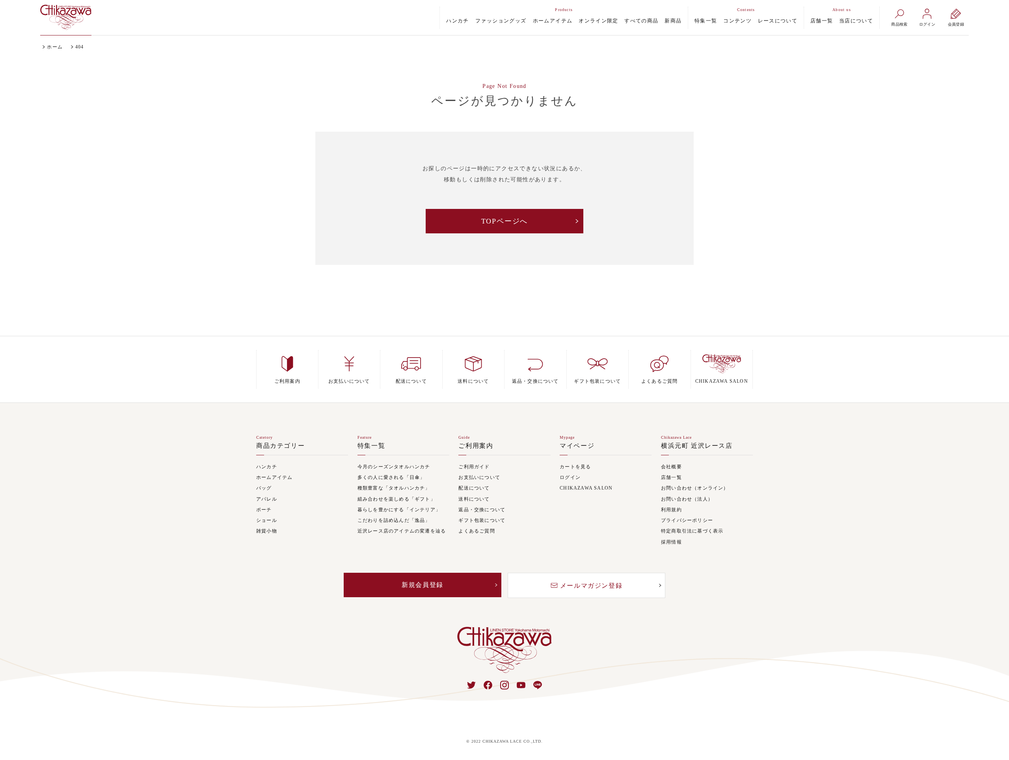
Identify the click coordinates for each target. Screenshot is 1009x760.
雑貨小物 (266, 531)
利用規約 (671, 509)
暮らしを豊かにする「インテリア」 (399, 509)
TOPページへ (504, 221)
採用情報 (671, 542)
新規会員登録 (422, 584)
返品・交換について (481, 509)
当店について (856, 21)
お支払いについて (479, 477)
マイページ (577, 446)
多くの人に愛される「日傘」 (391, 477)
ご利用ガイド (474, 466)
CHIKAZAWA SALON (586, 488)
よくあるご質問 (476, 531)
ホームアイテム (553, 21)
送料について (474, 499)
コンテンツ (737, 21)
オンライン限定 (598, 21)
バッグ (264, 488)
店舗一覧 (821, 21)
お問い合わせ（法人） (687, 499)
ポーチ (264, 509)
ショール (266, 520)
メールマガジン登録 (591, 585)
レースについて (777, 21)
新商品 (673, 21)
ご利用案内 (475, 446)
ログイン (570, 477)
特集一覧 (705, 21)
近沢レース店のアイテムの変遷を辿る (401, 531)
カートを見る (575, 466)
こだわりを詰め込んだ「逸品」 (393, 520)
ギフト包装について (481, 520)
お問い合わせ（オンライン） (695, 488)
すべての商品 (641, 21)
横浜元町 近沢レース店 (697, 446)
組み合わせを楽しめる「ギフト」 (396, 499)
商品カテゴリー (280, 446)
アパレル (266, 499)
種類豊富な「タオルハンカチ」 (393, 488)
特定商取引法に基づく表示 (692, 531)
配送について (474, 488)
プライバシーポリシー (687, 520)
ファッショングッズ (501, 21)
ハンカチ (457, 21)
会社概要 (671, 466)
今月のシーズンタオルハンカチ (393, 466)
